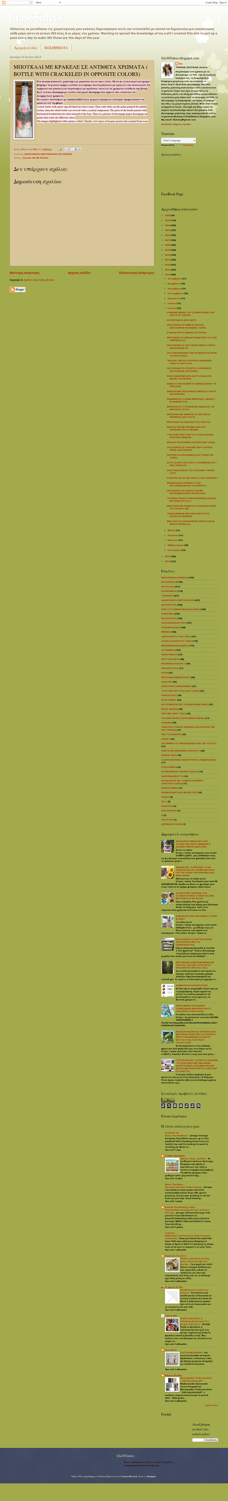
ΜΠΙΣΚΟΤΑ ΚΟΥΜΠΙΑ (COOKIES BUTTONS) (191, 442)
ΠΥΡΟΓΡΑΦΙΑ (168, 767)
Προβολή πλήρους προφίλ (176, 124)
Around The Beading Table (180, 1207)
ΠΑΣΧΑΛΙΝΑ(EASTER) (173, 622)
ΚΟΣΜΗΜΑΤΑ (56, 47)
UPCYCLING (167, 586)
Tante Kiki (171, 1315)
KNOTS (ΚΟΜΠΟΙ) (171, 734)
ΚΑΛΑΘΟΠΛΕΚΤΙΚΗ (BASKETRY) (179, 792)
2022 (167, 235)
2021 (167, 240)
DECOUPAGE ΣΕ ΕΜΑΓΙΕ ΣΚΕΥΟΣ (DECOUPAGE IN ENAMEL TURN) (186, 326)
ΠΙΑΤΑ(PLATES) (169, 668)
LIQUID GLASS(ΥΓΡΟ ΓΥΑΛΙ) (176, 641)
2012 (167, 561)
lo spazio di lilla (174, 1287)
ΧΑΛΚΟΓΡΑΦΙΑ (169, 788)
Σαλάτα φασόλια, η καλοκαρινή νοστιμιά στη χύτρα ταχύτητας (194, 1321)
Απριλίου (173, 535)
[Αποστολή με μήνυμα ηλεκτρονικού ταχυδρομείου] (66, 149)
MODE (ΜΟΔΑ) (169, 709)
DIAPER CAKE (168, 755)
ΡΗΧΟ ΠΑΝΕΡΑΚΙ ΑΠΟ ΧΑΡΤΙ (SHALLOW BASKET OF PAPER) (189, 377)
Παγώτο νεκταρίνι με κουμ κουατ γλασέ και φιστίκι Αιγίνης (194, 1261)
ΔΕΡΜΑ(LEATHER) (171, 824)
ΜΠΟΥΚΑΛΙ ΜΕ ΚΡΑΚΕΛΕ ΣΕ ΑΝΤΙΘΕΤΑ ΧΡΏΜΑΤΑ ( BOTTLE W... (188, 415)
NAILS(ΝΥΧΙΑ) (169, 810)
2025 (167, 220)
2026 (167, 215)
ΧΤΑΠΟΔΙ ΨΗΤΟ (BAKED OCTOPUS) (186, 332)
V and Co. (170, 1233)
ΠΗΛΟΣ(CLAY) (169, 695)
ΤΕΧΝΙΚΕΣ (167, 595)
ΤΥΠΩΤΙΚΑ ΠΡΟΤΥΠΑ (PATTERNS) (180, 690)
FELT (164, 801)
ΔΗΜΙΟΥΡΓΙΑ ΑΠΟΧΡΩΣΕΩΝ (192, 985)
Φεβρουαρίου (176, 545)
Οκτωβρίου (175, 288)
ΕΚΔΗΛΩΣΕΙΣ (168, 618)
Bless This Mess (174, 1184)
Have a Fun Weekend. (176, 1135)
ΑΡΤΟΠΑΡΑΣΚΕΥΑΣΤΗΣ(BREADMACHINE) (184, 704)
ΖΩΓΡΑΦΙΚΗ (168, 650)
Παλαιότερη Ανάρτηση (136, 273)
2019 (167, 250)
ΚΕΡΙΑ (164, 672)
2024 (167, 225)
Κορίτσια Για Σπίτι (176, 1255)
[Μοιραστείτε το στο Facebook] (76, 149)
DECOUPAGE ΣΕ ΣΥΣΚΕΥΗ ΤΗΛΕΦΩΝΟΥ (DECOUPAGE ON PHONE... (189, 369)
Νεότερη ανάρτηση (24, 273)
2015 (167, 269)
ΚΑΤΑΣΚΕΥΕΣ (168, 604)
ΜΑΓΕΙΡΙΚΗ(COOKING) (174, 577)
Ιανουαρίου (174, 550)
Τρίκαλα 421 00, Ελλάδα (35, 157)
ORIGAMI (166, 722)
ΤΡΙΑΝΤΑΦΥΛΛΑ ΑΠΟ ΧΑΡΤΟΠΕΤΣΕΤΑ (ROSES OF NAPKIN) (188, 515)
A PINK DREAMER (175, 1155)
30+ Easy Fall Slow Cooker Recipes (183, 1187)
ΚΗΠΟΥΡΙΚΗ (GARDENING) (176, 686)
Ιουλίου (172, 303)
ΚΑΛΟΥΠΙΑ (167, 806)
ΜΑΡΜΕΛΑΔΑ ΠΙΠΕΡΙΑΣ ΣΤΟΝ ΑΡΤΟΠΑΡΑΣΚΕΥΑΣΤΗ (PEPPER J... (187, 484)
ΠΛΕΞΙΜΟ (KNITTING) (173, 713)
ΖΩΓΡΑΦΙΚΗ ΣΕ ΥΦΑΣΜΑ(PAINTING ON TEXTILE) (188, 743)
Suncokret (171, 1349)
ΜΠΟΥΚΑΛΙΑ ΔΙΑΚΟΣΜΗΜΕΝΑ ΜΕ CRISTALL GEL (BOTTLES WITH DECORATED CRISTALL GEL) (195, 965)
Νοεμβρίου (174, 283)
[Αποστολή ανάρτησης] (59, 149)
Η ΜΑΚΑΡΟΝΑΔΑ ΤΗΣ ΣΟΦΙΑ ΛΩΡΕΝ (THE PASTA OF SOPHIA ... (190, 313)
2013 (167, 556)
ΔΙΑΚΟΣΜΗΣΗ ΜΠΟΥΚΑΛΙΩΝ (40, 154)
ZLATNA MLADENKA (191, 1352)
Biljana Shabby (173, 1375)
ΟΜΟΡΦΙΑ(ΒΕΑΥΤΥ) (172, 776)
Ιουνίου (172, 308)
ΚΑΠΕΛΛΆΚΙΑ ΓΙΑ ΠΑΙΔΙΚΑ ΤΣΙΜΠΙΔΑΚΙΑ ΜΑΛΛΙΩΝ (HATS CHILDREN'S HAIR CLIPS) (193, 1008)
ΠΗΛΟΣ (165, 797)
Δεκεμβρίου (175, 278)
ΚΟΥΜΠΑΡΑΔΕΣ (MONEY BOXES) (179, 771)
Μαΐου (172, 530)
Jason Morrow (129, 1476)
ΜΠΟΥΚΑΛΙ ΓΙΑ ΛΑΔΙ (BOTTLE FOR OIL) (189, 422)
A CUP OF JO (172, 1132)
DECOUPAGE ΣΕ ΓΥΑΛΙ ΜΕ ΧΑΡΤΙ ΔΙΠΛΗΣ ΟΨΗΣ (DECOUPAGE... (190, 448)
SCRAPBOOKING (170, 627)
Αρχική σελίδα (25, 47)
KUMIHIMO (167, 613)
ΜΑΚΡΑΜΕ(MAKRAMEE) (174, 645)
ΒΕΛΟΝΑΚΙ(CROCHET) (173, 663)
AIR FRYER (167, 819)
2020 (167, 245)
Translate (187, 145)
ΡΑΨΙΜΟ (165, 632)
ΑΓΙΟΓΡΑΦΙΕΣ (169, 700)
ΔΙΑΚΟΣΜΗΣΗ (169, 654)
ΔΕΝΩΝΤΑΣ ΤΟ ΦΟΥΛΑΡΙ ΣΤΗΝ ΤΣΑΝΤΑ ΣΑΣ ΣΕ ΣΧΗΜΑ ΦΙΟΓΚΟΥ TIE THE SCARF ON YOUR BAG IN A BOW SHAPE (195, 871)
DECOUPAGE (65, 154)
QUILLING (166, 681)
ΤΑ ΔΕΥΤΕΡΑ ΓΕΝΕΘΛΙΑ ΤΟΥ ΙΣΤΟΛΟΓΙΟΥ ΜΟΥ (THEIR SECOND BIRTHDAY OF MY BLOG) (195, 896)
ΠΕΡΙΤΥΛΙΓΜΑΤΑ (170, 659)
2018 (167, 255)
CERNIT (165, 739)
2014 (167, 274)
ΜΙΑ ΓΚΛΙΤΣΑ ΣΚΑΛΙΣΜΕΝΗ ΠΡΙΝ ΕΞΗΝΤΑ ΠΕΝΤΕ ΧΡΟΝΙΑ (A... (190, 522)
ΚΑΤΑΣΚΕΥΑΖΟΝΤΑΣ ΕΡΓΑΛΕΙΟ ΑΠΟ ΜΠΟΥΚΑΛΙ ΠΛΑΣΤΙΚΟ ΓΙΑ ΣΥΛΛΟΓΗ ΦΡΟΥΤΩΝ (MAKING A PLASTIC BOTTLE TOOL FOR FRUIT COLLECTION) (196, 1037)
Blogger (151, 1476)
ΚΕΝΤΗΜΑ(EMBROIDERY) (175, 677)
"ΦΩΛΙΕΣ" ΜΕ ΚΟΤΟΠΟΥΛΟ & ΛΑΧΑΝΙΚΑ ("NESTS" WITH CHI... (189, 362)
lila (181, 63)
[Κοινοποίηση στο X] (72, 149)
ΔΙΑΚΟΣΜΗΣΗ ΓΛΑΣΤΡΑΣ (175, 636)
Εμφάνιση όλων (211, 1405)
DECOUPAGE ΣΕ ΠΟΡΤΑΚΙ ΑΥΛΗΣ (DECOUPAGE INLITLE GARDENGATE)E (194, 942)
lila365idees (36, 17)
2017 (167, 259)
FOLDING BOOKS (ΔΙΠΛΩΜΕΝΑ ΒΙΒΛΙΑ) (183, 718)
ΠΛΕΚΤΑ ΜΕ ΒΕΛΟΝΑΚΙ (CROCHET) (180, 750)
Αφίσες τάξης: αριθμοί (193, 1158)
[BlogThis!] (69, 149)
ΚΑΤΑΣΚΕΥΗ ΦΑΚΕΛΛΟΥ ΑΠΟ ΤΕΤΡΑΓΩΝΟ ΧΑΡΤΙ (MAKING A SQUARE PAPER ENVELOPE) (193, 844)
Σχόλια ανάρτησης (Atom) (39, 279)
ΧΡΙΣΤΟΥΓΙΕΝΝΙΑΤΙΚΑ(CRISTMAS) (180, 609)
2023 (167, 230)
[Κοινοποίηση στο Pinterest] (79, 149)
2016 (167, 264)
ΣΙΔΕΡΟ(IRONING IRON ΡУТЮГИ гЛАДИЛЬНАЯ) (188, 759)
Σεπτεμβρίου (176, 293)
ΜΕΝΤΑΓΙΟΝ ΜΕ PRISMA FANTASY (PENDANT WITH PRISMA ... (186, 428)
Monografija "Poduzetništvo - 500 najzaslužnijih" (196, 1379)
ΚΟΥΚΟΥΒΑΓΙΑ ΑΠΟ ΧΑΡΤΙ (181, 320)
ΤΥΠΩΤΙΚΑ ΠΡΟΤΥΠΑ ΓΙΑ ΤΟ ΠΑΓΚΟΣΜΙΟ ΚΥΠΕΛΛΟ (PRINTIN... (190, 436)
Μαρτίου (173, 540)
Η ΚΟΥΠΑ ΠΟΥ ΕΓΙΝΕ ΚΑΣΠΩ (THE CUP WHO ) (192, 478)
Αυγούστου (174, 298)
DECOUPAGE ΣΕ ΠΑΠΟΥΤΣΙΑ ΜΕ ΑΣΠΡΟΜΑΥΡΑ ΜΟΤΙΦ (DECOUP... (187, 492)
